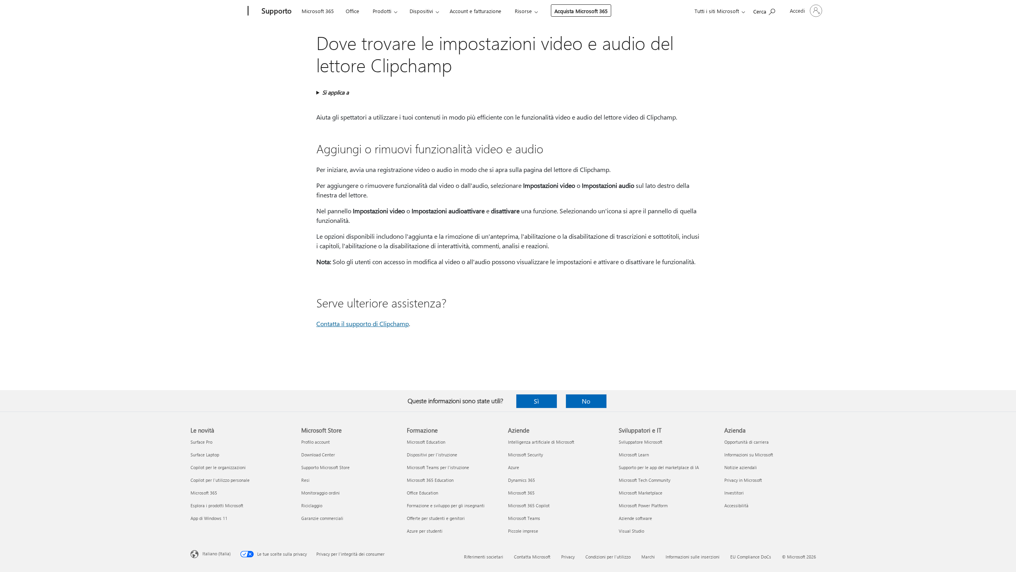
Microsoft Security (525, 455)
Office (352, 11)
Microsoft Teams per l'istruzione (438, 467)
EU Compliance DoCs (750, 557)
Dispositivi (421, 11)
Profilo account (315, 442)
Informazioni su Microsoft (748, 455)
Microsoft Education (426, 442)
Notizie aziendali (740, 467)
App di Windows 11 (208, 518)
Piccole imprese (523, 531)
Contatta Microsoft (532, 557)
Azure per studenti (425, 531)
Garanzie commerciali (322, 518)
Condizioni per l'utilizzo (608, 557)
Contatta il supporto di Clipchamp (362, 323)
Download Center (318, 455)
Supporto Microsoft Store (325, 467)
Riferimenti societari (483, 557)
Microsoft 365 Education (430, 480)
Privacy (568, 557)
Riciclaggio (311, 505)
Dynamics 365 (521, 480)
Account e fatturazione (475, 11)
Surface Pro (201, 442)
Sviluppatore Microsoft (640, 442)
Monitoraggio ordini (320, 493)
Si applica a (335, 92)
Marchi (648, 557)
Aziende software (635, 518)
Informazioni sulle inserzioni (693, 557)
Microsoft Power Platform (643, 505)
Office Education (422, 493)
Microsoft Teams (524, 518)
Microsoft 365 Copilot (529, 505)
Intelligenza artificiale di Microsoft (541, 442)
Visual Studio (631, 531)
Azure (513, 467)
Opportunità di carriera (746, 442)
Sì (536, 401)
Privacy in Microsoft (743, 480)
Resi (305, 480)
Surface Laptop (204, 455)
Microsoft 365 (318, 11)
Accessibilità (736, 505)
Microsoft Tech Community (644, 480)
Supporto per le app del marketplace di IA (659, 467)
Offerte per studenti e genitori (436, 518)
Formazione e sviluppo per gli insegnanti (446, 505)
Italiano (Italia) (216, 554)
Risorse (523, 11)
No (586, 401)
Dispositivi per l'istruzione (432, 455)
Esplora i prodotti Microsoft (216, 505)
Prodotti (382, 11)
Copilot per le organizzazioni (218, 467)
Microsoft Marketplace (640, 493)
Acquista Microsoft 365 (581, 11)
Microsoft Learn (634, 455)
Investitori (734, 493)
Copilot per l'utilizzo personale (220, 480)
